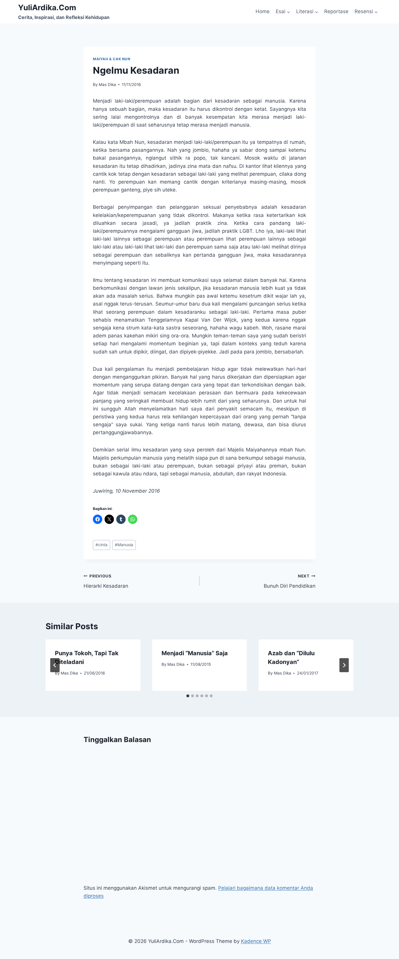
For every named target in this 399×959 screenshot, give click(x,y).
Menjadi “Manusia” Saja (195, 653)
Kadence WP (256, 941)
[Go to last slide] (55, 665)
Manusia (124, 544)
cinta (101, 544)
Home (263, 11)
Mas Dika (107, 84)
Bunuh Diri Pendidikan (289, 581)
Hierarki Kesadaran (106, 581)
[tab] (187, 695)
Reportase (336, 11)
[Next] (344, 665)
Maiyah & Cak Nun (112, 59)
